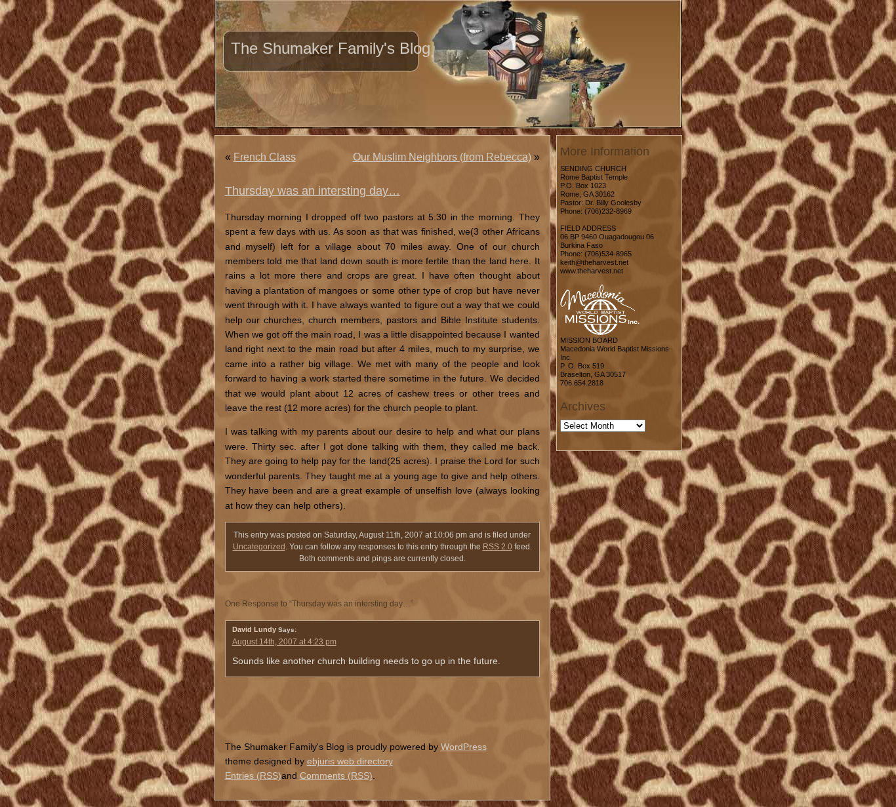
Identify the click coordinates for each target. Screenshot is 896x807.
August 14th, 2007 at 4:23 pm (284, 641)
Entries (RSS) (253, 775)
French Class (265, 157)
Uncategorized (259, 546)
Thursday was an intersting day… (312, 190)
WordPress (464, 746)
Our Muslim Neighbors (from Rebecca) (442, 157)
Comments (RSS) (336, 775)
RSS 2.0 (497, 546)
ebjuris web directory (350, 761)
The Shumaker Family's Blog (330, 48)
